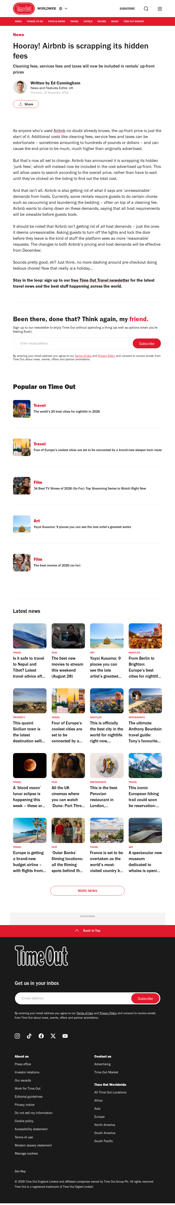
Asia (97, 1109)
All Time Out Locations (110, 1093)
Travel (74, 22)
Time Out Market (134, 22)
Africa (98, 1101)
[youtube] (65, 1036)
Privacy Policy (106, 356)
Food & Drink (56, 22)
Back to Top (91, 931)
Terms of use (24, 1137)
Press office (23, 1064)
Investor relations (27, 1072)
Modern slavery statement (33, 1146)
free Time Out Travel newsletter (100, 281)
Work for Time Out (28, 1089)
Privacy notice (24, 1105)
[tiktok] (29, 1036)
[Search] (146, 8)
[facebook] (41, 1036)
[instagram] (17, 1036)
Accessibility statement (31, 1129)
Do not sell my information (33, 1113)
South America (104, 1133)
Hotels (88, 22)
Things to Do (35, 22)
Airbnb (60, 131)
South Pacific (103, 1141)
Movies (102, 22)
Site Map (20, 1171)
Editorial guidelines (28, 1097)
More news (87, 891)
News (18, 22)
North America (104, 1125)
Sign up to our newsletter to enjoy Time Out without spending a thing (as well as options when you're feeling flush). (85, 330)
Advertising (102, 1064)
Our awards (23, 1081)
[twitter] (53, 1036)
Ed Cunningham (65, 84)
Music (114, 22)
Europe (99, 1117)
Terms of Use (83, 356)
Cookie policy (24, 1121)
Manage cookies (26, 1154)
